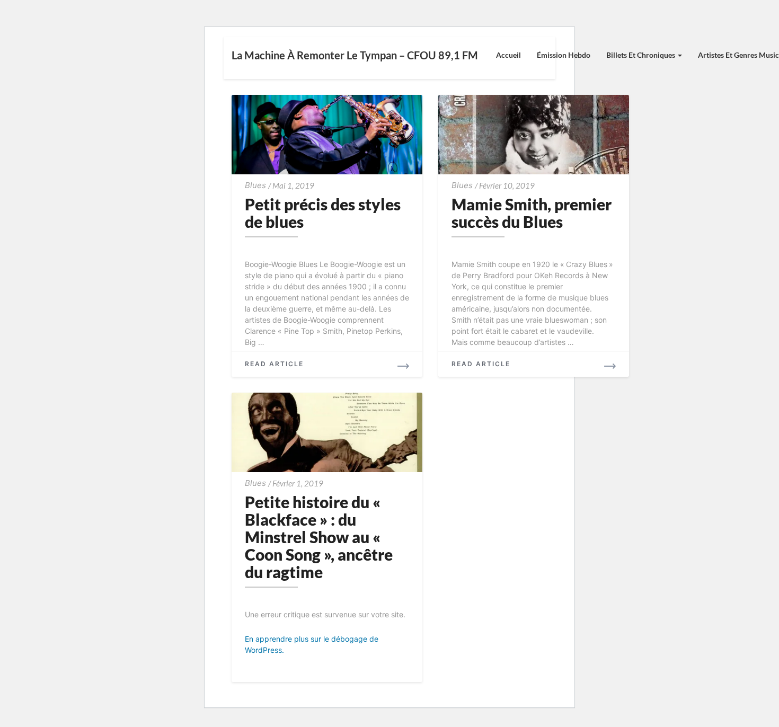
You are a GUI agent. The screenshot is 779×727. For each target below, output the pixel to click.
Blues (255, 185)
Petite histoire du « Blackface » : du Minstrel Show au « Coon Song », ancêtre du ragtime (319, 536)
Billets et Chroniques (641, 54)
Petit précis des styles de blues (323, 212)
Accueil (508, 54)
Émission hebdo (563, 54)
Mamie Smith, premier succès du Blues (532, 212)
